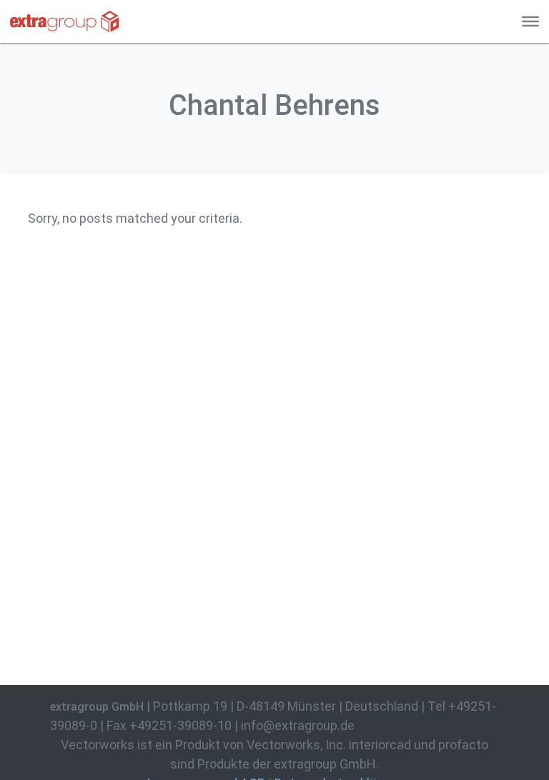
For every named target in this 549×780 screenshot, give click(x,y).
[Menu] (530, 21)
